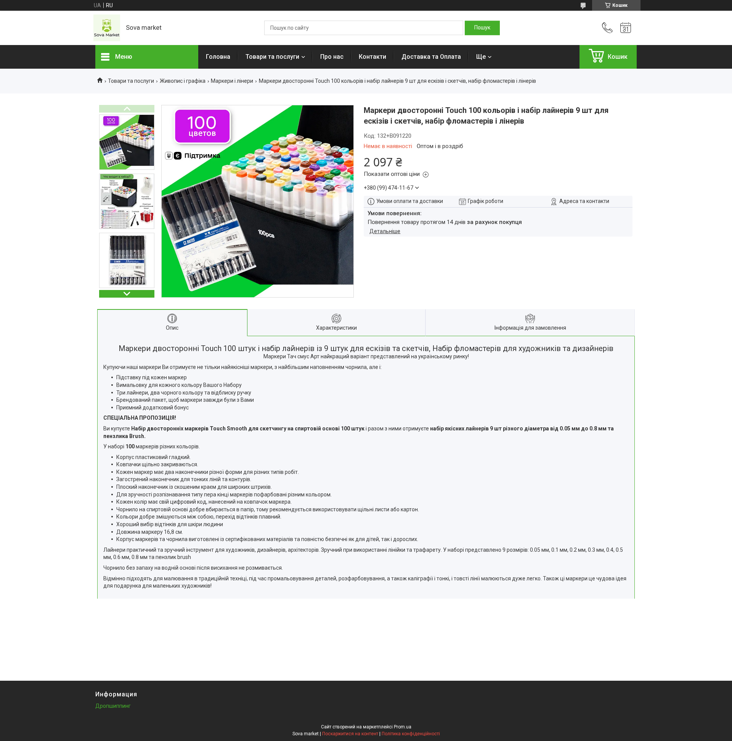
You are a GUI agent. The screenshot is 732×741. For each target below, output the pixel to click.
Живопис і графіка (182, 81)
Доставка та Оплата (431, 56)
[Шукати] (482, 28)
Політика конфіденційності (411, 733)
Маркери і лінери (232, 81)
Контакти (372, 56)
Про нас (332, 56)
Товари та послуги (272, 56)
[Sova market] (106, 27)
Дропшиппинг (113, 706)
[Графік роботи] (625, 27)
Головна (218, 56)
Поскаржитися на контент (350, 733)
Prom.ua (402, 727)
